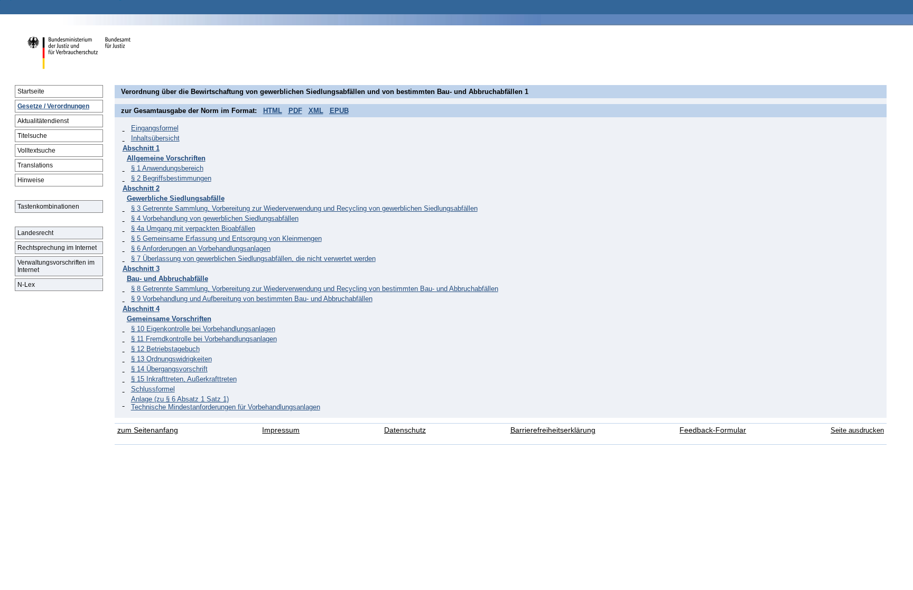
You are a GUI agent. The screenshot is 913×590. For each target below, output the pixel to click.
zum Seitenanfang (147, 430)
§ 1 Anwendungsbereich (167, 168)
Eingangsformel (155, 128)
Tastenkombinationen (48, 206)
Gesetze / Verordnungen (53, 106)
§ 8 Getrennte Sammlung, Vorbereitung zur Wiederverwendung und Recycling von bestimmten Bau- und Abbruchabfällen (314, 289)
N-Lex (26, 284)
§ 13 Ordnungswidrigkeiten (171, 359)
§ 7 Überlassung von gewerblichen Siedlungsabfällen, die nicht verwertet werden (253, 259)
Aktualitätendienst (43, 121)
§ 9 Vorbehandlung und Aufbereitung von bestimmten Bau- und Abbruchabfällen (251, 299)
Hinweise (30, 180)
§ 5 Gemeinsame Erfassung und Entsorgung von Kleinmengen (226, 238)
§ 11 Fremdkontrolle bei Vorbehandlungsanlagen (204, 339)
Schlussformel (153, 389)
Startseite (30, 91)
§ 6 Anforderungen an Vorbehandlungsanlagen (201, 248)
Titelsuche (32, 135)
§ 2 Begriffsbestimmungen (171, 178)
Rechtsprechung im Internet (57, 247)
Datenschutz (405, 430)
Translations (35, 165)
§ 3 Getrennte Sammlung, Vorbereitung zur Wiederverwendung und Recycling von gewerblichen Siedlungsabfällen (304, 208)
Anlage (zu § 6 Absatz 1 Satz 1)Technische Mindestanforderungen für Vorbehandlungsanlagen (225, 403)
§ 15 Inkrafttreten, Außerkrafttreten (184, 379)
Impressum (281, 430)
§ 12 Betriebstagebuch (165, 349)
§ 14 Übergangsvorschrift (169, 369)
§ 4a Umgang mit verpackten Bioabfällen (193, 228)
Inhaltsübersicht (155, 138)
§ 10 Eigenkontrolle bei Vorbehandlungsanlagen (203, 329)
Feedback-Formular (712, 430)
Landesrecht (35, 233)
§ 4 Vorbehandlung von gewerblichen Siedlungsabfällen (215, 218)
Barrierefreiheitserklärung (552, 430)
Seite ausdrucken (857, 430)
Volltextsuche (36, 150)
